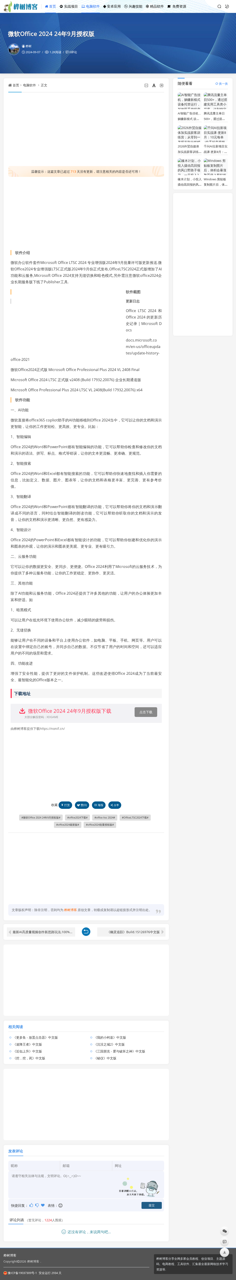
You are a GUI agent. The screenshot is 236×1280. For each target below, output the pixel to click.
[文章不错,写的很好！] (31, 1205)
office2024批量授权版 (100, 824)
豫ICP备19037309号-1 (22, 1273)
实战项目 (70, 6)
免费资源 (178, 6)
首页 (52, 6)
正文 (44, 85)
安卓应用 (113, 6)
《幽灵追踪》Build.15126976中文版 (133, 932)
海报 (100, 805)
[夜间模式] (227, 6)
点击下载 (145, 712)
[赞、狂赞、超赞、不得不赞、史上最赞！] (43, 1205)
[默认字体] (154, 85)
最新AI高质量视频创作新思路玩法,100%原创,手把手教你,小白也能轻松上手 (44, 932)
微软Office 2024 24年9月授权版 (41, 817)
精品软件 (156, 6)
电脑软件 (92, 6)
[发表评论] (224, 1241)
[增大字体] (162, 85)
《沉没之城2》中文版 (109, 1044)
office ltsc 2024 (104, 817)
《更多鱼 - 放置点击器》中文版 (35, 1037)
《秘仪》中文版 (105, 1058)
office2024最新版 (67, 824)
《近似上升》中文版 (27, 1051)
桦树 (29, 46)
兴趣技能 (135, 6)
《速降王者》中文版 (27, 1044)
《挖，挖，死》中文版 (29, 1058)
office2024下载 (77, 817)
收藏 (54, 805)
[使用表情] (60, 1205)
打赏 (67, 805)
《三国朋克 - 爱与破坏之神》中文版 (119, 1051)
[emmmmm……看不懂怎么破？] (37, 1205)
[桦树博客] (22, 6)
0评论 (73, 52)
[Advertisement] (86, 129)
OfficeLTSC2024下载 (135, 817)
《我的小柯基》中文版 (110, 1037)
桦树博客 (9, 1255)
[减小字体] (147, 85)
